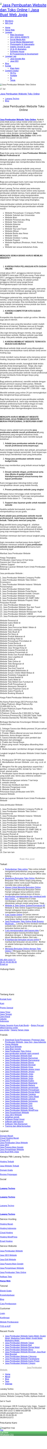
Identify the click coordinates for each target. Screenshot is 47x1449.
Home (7, 27)
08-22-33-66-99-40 (8, 962)
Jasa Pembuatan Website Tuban (19, 1343)
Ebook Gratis (6, 1291)
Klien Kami (14, 68)
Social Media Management (21, 42)
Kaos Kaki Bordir (21, 1025)
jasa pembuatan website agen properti (22, 1053)
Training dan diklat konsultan (18, 1126)
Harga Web (10, 30)
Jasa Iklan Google (13, 1049)
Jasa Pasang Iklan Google (11, 1147)
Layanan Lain (10, 56)
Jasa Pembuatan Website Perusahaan (22, 1090)
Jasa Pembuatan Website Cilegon (20, 1363)
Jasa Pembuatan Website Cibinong (20, 1356)
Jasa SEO (14, 61)
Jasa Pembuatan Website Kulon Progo (22, 1361)
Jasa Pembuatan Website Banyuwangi (22, 1060)
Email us (4, 964)
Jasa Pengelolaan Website (17, 1112)
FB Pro (13, 73)
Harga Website (11, 1044)
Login (2, 1313)
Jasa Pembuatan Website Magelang (21, 1083)
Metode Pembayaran (9, 1322)
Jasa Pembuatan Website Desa (19, 1067)
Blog (7, 63)
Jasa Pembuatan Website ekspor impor (22, 1069)
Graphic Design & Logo (20, 47)
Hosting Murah (6, 1224)
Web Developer (17, 35)
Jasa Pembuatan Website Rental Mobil (22, 1092)
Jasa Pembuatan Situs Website (14, 1143)
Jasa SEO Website (13, 1115)
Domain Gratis (6, 1170)
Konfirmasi (5, 1318)
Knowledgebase (7, 1295)
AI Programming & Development (24, 54)
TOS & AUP (5, 1326)
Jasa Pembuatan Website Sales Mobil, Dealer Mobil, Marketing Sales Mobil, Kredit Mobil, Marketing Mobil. (25, 1338)
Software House (17, 51)
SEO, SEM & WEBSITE (19, 37)
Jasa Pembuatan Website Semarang (21, 1101)
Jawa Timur (5, 1012)
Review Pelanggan (8, 1174)
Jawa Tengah (6, 1014)
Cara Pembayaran (8, 1304)
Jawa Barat (5, 1017)
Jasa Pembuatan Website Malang (20, 1085)
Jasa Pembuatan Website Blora (19, 1350)
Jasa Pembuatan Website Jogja (19, 1074)
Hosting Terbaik (7, 1162)
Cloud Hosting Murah (9, 1138)
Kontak (8, 66)
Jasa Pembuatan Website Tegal (19, 1108)
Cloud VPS (5, 1140)
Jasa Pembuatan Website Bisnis (19, 1062)
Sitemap (8, 1384)
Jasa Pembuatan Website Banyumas (21, 1058)
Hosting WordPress (8, 1237)
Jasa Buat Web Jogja (9, 1152)
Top (1, 1430)
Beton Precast (37, 1025)
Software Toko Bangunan (16, 1124)
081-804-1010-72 (7, 960)
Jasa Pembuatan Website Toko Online (20, 94)
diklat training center (9, 1028)
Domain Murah (6, 1136)
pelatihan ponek (12, 1117)
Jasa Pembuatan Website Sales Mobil (22, 1097)
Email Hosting (6, 1241)
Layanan (8, 32)
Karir (2, 1003)
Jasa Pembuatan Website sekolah (20, 1099)
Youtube (13, 75)
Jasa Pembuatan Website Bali (18, 1056)
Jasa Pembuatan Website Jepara (19, 1072)
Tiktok (12, 80)
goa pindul (4, 1030)
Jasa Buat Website (13, 1047)
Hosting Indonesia (8, 1228)
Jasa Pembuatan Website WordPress (21, 1110)
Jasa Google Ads (17, 59)
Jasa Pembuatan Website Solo (18, 1103)
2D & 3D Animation (18, 49)
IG (11, 78)
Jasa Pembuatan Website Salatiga (20, 1094)
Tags (7, 1381)
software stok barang (14, 1122)
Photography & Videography (22, 44)
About (7, 1376)
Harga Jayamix (6, 1025)
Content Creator (12, 71)
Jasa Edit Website (8, 1259)
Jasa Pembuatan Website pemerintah (21, 1087)
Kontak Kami (5, 999)
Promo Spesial (6, 1008)
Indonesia (4, 1021)
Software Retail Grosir (15, 1119)
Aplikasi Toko (6, 1277)
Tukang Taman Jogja (19, 1030)
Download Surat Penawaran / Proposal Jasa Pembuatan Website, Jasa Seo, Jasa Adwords (25, 1041)
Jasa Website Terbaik (9, 1166)
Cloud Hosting (6, 1233)
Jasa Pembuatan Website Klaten (19, 1081)
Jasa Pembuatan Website (11, 1251)
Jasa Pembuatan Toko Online (18, 1051)
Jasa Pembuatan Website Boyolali (20, 1065)
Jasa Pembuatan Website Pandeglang (22, 1359)
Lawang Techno (12, 99)
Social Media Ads (17, 39)
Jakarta (3, 1019)
